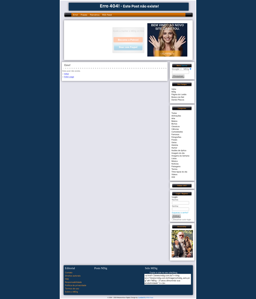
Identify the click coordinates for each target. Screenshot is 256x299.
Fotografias (176, 137)
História (174, 145)
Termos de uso (72, 288)
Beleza (174, 121)
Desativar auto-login (182, 219)
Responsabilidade (73, 282)
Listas (174, 158)
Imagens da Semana (180, 156)
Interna (184, 66)
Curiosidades (177, 132)
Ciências (175, 129)
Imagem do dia (178, 153)
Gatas (174, 142)
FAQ (67, 279)
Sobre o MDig (71, 291)
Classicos (175, 126)
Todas (174, 113)
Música (174, 161)
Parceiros (94, 14)
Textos (174, 169)
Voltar (66, 74)
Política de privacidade (75, 285)
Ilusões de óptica (178, 150)
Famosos (175, 134)
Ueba (173, 89)
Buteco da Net (177, 97)
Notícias (175, 164)
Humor (174, 148)
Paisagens (175, 166)
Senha (175, 206)
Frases (84, 14)
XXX (173, 177)
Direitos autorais (73, 275)
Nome (175, 199)
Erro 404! (110, 6)
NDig (173, 92)
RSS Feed (107, 14)
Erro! (75, 14)
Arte (173, 118)
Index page (69, 77)
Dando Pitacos (177, 100)
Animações (176, 116)
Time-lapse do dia (179, 172)
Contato (68, 272)
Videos (174, 174)
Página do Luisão (178, 94)
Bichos (174, 124)
